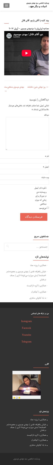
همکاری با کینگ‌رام (38, 292)
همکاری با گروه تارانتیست (36, 285)
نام (47, 156)
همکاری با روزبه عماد (38, 265)
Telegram (26, 342)
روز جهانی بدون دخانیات (38, 87)
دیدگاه (46, 115)
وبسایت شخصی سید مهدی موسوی (37, 3)
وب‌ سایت (45, 177)
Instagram (26, 321)
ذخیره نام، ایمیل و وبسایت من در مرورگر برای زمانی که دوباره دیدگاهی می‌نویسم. (40, 198)
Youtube (26, 335)
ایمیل (46, 167)
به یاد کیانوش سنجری (37, 298)
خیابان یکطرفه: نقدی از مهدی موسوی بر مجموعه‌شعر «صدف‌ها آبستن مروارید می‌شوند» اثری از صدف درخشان (26, 275)
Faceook (26, 328)
